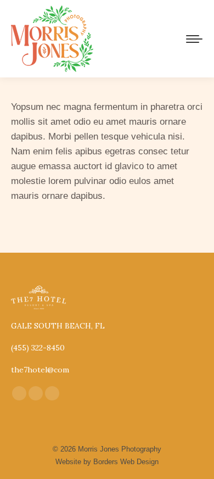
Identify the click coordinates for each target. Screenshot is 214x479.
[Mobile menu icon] (194, 39)
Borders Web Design (126, 462)
